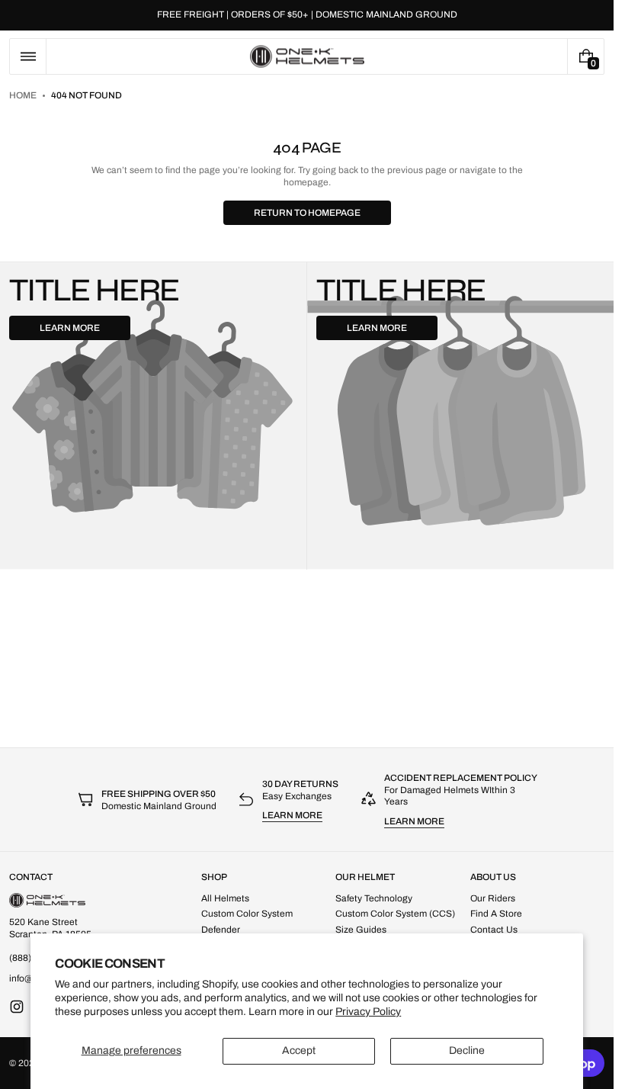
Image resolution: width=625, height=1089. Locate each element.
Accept (299, 1050)
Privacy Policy (368, 1011)
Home (23, 95)
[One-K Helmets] (47, 900)
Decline (467, 1050)
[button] (28, 56)
